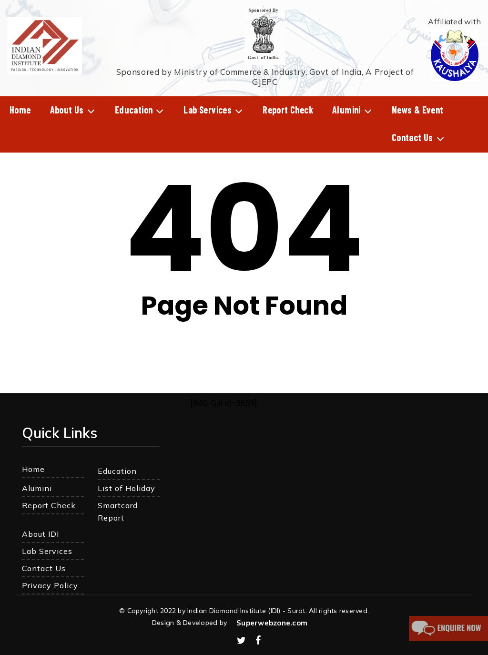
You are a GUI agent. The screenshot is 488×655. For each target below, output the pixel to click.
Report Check (49, 505)
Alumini (37, 488)
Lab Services (47, 551)
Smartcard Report (118, 511)
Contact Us (44, 568)
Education (117, 471)
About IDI (40, 534)
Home (33, 469)
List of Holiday (126, 488)
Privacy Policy (50, 585)
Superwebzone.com (271, 622)
